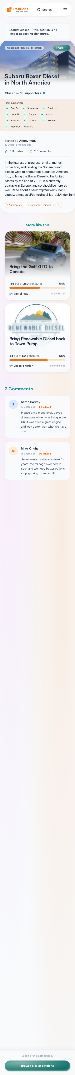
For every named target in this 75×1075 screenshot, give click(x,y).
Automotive (14, 205)
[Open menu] (65, 10)
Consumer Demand (40, 205)
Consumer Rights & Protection (24, 47)
